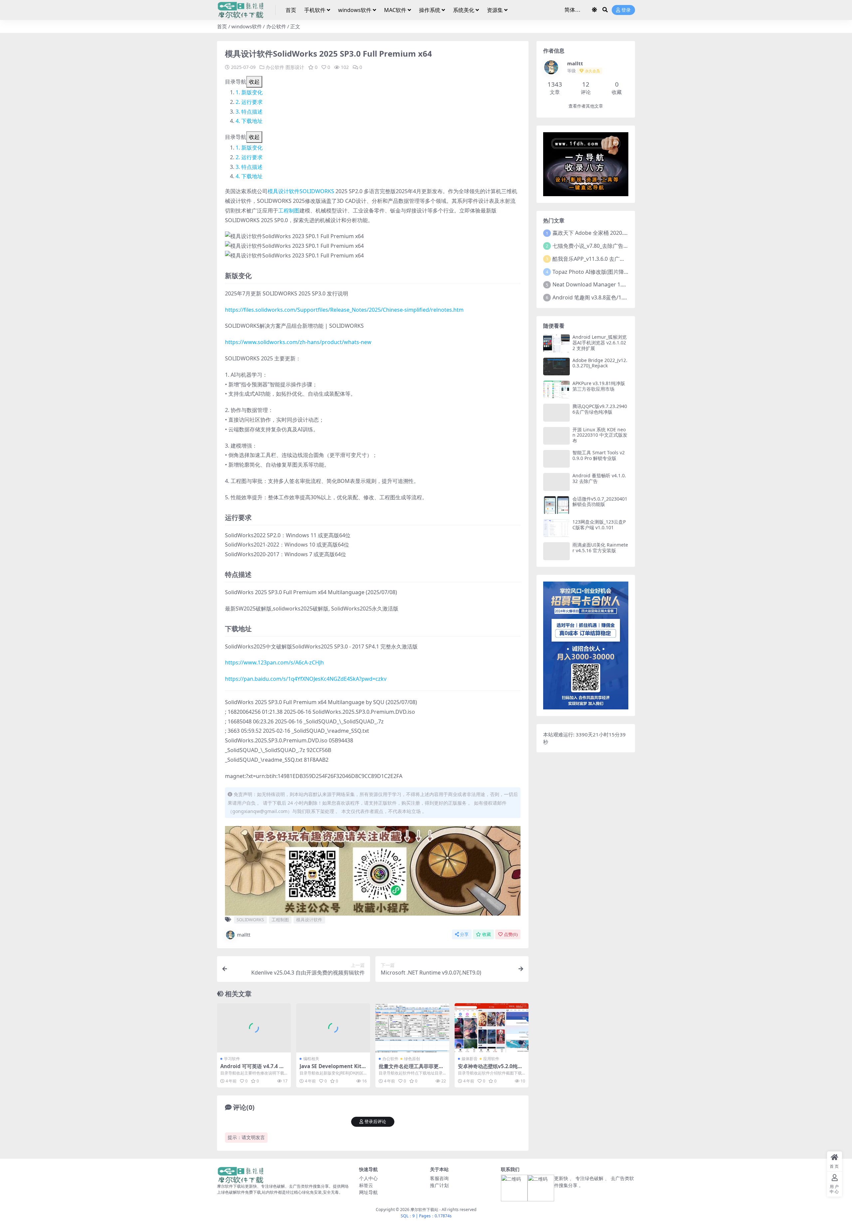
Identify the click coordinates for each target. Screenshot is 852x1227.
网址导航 (368, 1192)
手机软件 (314, 10)
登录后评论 (375, 1121)
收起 (254, 81)
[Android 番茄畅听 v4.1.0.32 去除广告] (556, 482)
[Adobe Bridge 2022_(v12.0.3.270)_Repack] (556, 366)
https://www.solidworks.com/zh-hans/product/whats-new (298, 342)
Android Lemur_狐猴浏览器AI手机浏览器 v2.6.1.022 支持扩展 (599, 342)
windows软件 (354, 10)
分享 (464, 934)
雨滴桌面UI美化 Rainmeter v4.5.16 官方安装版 (600, 548)
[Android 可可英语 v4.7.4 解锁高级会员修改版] (254, 1027)
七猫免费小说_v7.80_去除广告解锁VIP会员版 (605, 245)
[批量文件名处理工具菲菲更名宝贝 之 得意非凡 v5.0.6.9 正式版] (412, 1027)
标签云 (366, 1185)
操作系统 (429, 10)
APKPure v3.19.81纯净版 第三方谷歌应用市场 (598, 386)
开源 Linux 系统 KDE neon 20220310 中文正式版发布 (599, 435)
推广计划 (439, 1185)
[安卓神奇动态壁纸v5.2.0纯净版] (492, 1027)
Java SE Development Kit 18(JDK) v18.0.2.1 (333, 1069)
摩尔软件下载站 (424, 1209)
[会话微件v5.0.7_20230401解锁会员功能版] (556, 505)
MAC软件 (395, 10)
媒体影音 (470, 1058)
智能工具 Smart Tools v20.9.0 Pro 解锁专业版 (598, 455)
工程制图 (289, 210)
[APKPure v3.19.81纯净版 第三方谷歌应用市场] (556, 389)
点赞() (511, 934)
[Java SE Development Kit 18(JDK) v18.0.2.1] (333, 1027)
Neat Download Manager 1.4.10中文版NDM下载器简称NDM (626, 284)
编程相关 (311, 1058)
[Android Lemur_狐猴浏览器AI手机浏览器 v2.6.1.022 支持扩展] (556, 343)
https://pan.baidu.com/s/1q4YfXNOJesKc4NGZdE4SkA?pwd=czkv (305, 678)
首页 (291, 10)
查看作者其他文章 (585, 106)
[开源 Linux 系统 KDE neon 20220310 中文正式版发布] (556, 436)
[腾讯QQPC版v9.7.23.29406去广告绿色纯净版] (556, 412)
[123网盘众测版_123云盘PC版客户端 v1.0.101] (556, 528)
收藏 (486, 934)
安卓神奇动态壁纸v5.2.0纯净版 (490, 1069)
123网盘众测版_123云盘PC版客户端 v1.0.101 (599, 525)
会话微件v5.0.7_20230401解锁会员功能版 (599, 502)
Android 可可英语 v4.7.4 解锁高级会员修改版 (252, 1069)
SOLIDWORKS (317, 191)
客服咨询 (439, 1178)
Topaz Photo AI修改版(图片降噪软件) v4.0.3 (604, 271)
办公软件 (276, 26)
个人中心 (368, 1178)
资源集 (495, 10)
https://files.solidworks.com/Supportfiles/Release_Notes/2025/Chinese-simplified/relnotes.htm (344, 309)
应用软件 (491, 1058)
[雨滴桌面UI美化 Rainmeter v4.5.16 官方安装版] (556, 551)
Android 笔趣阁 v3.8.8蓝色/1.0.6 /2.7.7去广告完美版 (614, 297)
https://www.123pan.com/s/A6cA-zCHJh (274, 662)
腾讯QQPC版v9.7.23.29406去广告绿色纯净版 (599, 409)
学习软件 (232, 1058)
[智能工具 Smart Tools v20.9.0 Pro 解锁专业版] (556, 459)
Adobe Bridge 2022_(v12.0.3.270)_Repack (599, 363)
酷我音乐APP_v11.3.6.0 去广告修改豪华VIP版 (606, 258)
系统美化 (463, 10)
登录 (626, 10)
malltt (243, 934)
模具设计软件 (284, 191)
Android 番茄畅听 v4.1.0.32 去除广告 (599, 478)
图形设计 (295, 67)
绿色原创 (412, 1058)
